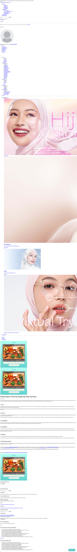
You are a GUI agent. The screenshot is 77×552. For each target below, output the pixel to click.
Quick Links (2, 506)
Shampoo (5, 87)
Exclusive (5, 82)
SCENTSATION (6, 93)
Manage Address (4, 47)
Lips (4, 84)
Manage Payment (4, 48)
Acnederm (5, 78)
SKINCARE (6, 5)
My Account (4, 51)
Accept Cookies (3, 519)
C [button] (2, 19)
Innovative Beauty (4, 97)
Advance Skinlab (6, 12)
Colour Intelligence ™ (7, 13)
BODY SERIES (6, 94)
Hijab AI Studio (7, 10)
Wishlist (3, 50)
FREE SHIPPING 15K (3, 0)
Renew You (5, 76)
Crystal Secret (6, 65)
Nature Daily (6, 73)
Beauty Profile (4, 49)
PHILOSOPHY (4, 15)
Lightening (5, 74)
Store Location (4, 339)
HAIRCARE (4, 85)
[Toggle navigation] (0, 2)
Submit (10, 490)
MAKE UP (5, 6)
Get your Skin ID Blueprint (8, 11)
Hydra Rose (5, 75)
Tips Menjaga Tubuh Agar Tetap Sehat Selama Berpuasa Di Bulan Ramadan (15, 452)
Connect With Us (3, 513)
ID (0, 1)
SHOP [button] (3, 3)
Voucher (3, 95)
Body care (5, 61)
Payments (12, 504)
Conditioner (5, 88)
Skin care (5, 59)
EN (1, 1)
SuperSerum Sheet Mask (7, 71)
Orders (1, 504)
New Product (6, 69)
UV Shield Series (6, 72)
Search (10, 17)
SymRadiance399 (6, 68)
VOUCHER (5, 8)
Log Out (3, 52)
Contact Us (3, 338)
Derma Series (6, 67)
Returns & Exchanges (8, 504)
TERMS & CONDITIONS (10, 515)
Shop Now (28, 24)
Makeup (5, 60)
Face (4, 83)
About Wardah (2, 492)
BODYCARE (4, 89)
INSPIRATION (4, 14)
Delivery (3, 504)
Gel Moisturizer (6, 70)
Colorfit (5, 81)
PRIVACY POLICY (3, 515)
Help (1, 502)
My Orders (3, 46)
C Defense (5, 77)
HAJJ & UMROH (6, 92)
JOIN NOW (2, 538)
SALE (5, 4)
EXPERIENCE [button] (4, 9)
